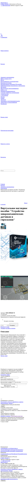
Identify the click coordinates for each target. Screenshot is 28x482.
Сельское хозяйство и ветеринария (10, 92)
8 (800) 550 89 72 (5, 4)
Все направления (18, 451)
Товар (2, 387)
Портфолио (14, 454)
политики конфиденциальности (9, 479)
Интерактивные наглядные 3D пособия (11, 84)
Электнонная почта (6, 384)
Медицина (3, 87)
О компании (4, 454)
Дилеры (20, 454)
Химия (2, 98)
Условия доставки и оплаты (8, 328)
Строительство (5, 94)
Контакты (24, 454)
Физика (3, 97)
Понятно (3, 480)
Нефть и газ (4, 90)
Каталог (9, 454)
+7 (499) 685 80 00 (5, 5)
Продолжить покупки (17, 416)
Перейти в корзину (6, 416)
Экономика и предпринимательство (10, 101)
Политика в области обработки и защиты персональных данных (12, 470)
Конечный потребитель (7, 379)
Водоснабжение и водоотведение (9, 81)
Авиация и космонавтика (7, 77)
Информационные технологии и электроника (13, 85)
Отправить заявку (5, 374)
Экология (3, 99)
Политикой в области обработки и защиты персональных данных (12, 402)
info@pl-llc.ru (4, 2)
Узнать (2, 406)
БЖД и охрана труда (6, 78)
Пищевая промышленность (8, 91)
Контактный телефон (7, 382)
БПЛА (2, 80)
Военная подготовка (6, 83)
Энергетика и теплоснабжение (9, 102)
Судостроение (4, 95)
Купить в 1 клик (5, 327)
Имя (2, 377)
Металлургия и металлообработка (10, 88)
